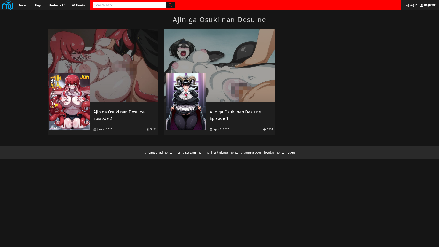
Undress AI (57, 5)
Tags (38, 5)
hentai (269, 152)
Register (429, 5)
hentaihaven (285, 152)
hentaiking (219, 152)
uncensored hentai (159, 152)
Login (413, 5)
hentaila (236, 152)
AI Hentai (79, 5)
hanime (203, 152)
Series (23, 5)
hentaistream (185, 152)
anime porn (253, 152)
